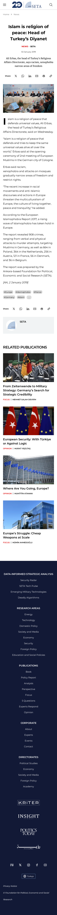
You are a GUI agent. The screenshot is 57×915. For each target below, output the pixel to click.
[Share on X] (15, 76)
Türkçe (30, 876)
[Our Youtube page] (45, 865)
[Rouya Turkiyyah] (28, 847)
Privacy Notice (10, 886)
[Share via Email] (36, 76)
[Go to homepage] (27, 5)
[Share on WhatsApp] (22, 76)
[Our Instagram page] (28, 864)
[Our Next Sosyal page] (11, 864)
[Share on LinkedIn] (30, 76)
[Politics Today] (28, 832)
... (29, 297)
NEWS (25, 46)
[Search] (51, 5)
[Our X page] (20, 864)
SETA (33, 46)
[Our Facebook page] (37, 865)
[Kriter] (28, 802)
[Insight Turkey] (28, 816)
